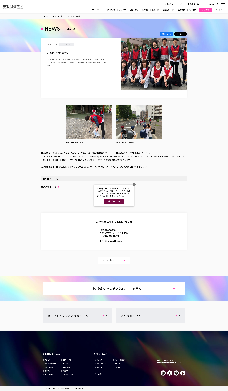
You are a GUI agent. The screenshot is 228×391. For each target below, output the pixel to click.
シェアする (167, 34)
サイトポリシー (100, 374)
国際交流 (155, 10)
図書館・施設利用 (50, 364)
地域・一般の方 (120, 360)
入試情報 (122, 10)
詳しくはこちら (114, 201)
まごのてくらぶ (48, 186)
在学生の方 (118, 364)
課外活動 (145, 10)
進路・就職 (134, 10)
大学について (97, 10)
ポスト (182, 34)
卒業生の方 (118, 367)
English (211, 4)
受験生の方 (98, 360)
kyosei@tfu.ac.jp (115, 240)
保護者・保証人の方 (101, 364)
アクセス (181, 4)
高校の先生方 (99, 367)
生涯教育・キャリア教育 (187, 10)
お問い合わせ (49, 367)
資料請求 (47, 371)
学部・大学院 (110, 10)
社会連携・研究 (168, 10)
